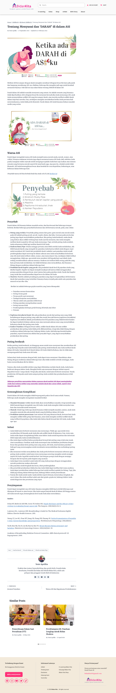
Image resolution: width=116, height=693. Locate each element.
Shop (57, 12)
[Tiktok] (26, 681)
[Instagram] (12, 681)
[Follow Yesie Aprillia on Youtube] (41, 577)
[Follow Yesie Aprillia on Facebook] (35, 577)
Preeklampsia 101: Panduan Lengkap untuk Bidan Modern (58, 631)
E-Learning (41, 12)
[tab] (38, 644)
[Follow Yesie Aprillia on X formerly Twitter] (38, 577)
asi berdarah (17, 550)
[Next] (71, 624)
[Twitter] (21, 681)
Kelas (50, 12)
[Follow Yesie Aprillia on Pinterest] (48, 577)
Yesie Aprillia (13, 30)
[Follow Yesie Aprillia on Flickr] (44, 577)
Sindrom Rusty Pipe (41, 550)
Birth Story (73, 12)
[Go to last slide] (12, 624)
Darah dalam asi (28, 550)
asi (9, 550)
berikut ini (53, 174)
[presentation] (24, 615)
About (83, 12)
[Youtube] (16, 681)
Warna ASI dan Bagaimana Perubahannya (61, 587)
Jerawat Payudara (13, 587)
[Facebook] (7, 681)
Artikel (65, 12)
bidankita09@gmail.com (93, 673)
